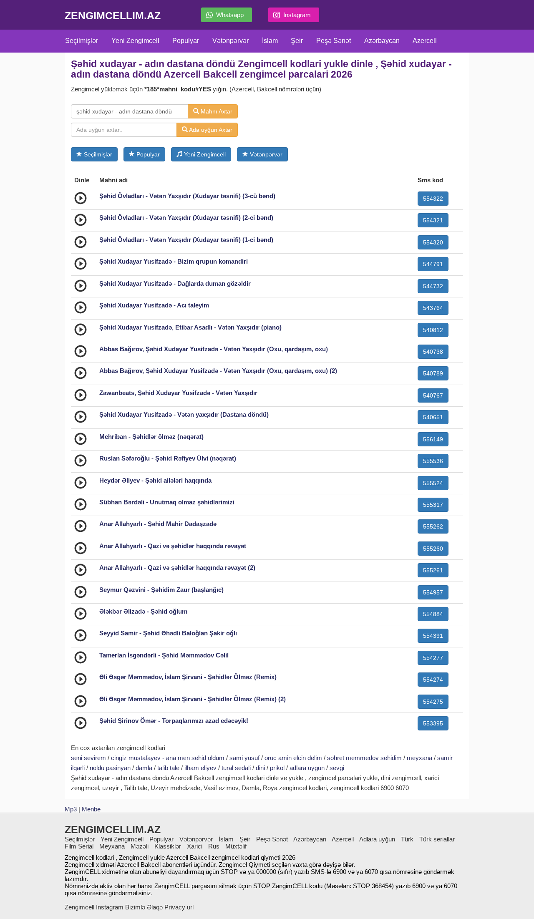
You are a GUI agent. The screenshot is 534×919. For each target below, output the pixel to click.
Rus (213, 846)
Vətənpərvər (230, 40)
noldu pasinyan (110, 767)
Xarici (194, 846)
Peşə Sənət (333, 40)
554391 (433, 635)
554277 (433, 658)
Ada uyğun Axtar (210, 129)
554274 (433, 679)
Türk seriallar (437, 839)
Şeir (297, 40)
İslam (270, 40)
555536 (433, 461)
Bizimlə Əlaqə (144, 907)
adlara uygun (307, 767)
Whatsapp (230, 14)
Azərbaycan (382, 40)
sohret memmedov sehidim (364, 757)
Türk (407, 839)
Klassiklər (167, 846)
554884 (433, 614)
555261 (433, 570)
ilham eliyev (200, 767)
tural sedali (236, 767)
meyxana (419, 757)
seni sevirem (88, 757)
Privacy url (179, 907)
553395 (433, 723)
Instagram (297, 14)
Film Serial (79, 846)
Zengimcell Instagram (94, 907)
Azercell (425, 40)
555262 (433, 526)
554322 (433, 198)
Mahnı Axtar (215, 111)
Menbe (91, 809)
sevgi (337, 767)
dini (260, 767)
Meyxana (112, 846)
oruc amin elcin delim (293, 757)
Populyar (185, 40)
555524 (433, 483)
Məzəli (140, 846)
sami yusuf (244, 757)
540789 (433, 373)
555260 (433, 548)
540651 (433, 417)
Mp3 (71, 809)
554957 (433, 592)
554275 (433, 701)
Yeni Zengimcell (135, 40)
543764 (433, 308)
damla (144, 767)
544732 (433, 286)
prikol (277, 767)
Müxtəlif (236, 846)
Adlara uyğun (377, 839)
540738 (433, 351)
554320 (433, 242)
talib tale (168, 767)
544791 (433, 264)
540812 (433, 330)
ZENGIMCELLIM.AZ (113, 15)
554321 (433, 220)
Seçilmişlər (81, 40)
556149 (433, 439)
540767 (433, 395)
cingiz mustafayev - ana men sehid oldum (167, 757)
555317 (433, 504)
